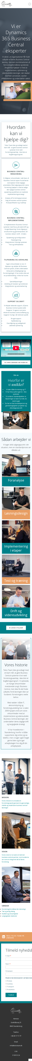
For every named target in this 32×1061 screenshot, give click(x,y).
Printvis (9, 981)
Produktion (10, 990)
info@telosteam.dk (16, 1046)
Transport (10, 987)
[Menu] (29, 4)
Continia (10, 984)
